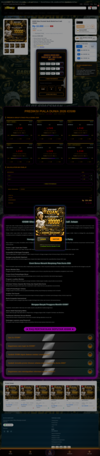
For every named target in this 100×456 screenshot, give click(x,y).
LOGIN (43, 239)
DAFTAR (56, 239)
